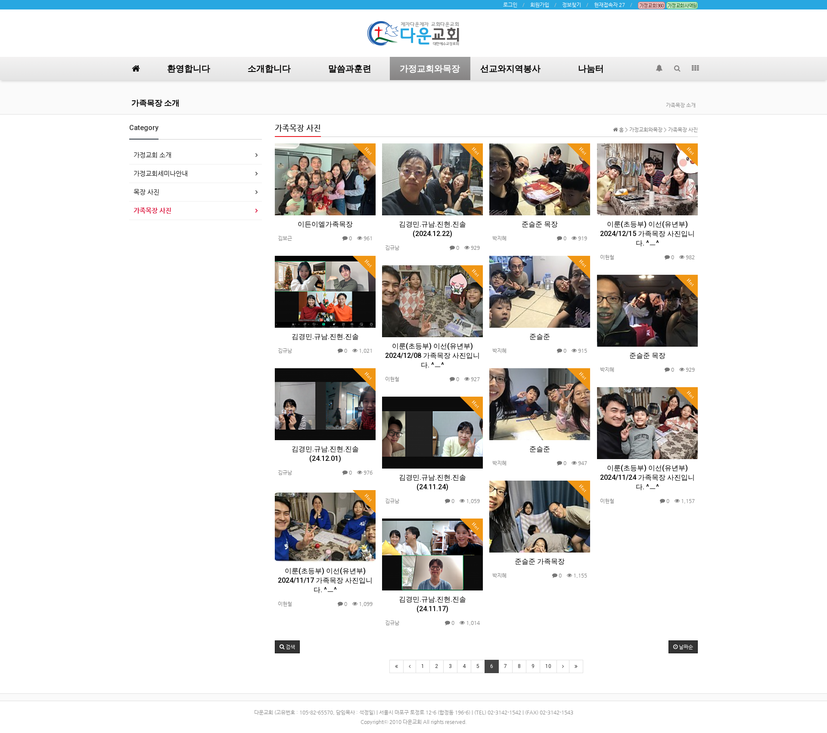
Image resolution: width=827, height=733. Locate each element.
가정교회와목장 (430, 68)
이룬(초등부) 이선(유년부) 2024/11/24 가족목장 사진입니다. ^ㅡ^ (647, 477)
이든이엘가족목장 (325, 224)
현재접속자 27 (609, 5)
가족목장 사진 (152, 210)
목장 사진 (146, 192)
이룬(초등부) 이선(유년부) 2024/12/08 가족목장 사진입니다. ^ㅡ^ (432, 355)
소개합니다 (269, 68)
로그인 (510, 5)
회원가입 (539, 5)
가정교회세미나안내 (161, 173)
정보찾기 (571, 5)
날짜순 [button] (685, 647)
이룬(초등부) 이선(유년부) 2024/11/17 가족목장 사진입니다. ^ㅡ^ (325, 580)
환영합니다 (188, 68)
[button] (287, 646)
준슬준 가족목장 (540, 561)
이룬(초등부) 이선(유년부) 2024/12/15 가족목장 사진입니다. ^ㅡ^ (647, 233)
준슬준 (539, 336)
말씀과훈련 (349, 68)
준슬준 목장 (540, 224)
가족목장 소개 (155, 102)
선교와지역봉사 (510, 68)
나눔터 (591, 68)
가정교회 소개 (152, 154)
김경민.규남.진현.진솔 (325, 336)
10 (548, 666)
